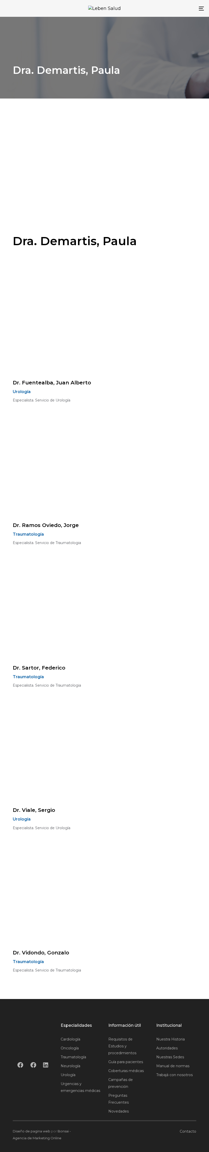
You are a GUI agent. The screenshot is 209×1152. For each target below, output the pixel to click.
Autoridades (167, 1048)
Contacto (188, 1131)
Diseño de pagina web (31, 1131)
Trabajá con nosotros (174, 1075)
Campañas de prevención (120, 1083)
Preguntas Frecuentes (118, 1099)
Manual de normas (172, 1066)
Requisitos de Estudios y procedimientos (122, 1046)
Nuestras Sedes (170, 1057)
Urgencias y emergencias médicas (80, 1087)
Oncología (70, 1048)
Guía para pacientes (125, 1062)
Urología (68, 1075)
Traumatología (73, 1057)
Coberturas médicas (126, 1070)
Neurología (70, 1066)
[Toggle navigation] (171, 8)
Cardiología (70, 1039)
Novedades (118, 1111)
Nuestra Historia (170, 1039)
